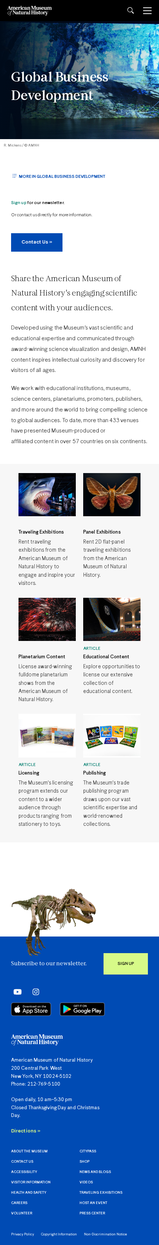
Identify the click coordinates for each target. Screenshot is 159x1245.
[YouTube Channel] (15, 991)
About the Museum (29, 1151)
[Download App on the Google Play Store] (82, 1009)
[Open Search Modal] (130, 10)
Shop (84, 1161)
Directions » (25, 1131)
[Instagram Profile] (33, 991)
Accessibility (24, 1172)
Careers (19, 1203)
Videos (86, 1182)
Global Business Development (59, 87)
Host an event (93, 1203)
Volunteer (21, 1213)
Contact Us (22, 1161)
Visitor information (31, 1182)
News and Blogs (95, 1172)
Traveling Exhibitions (101, 1192)
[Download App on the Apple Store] (31, 1009)
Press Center (92, 1213)
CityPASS (88, 1151)
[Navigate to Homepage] (29, 10)
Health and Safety (28, 1192)
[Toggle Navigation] (147, 10)
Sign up (19, 203)
